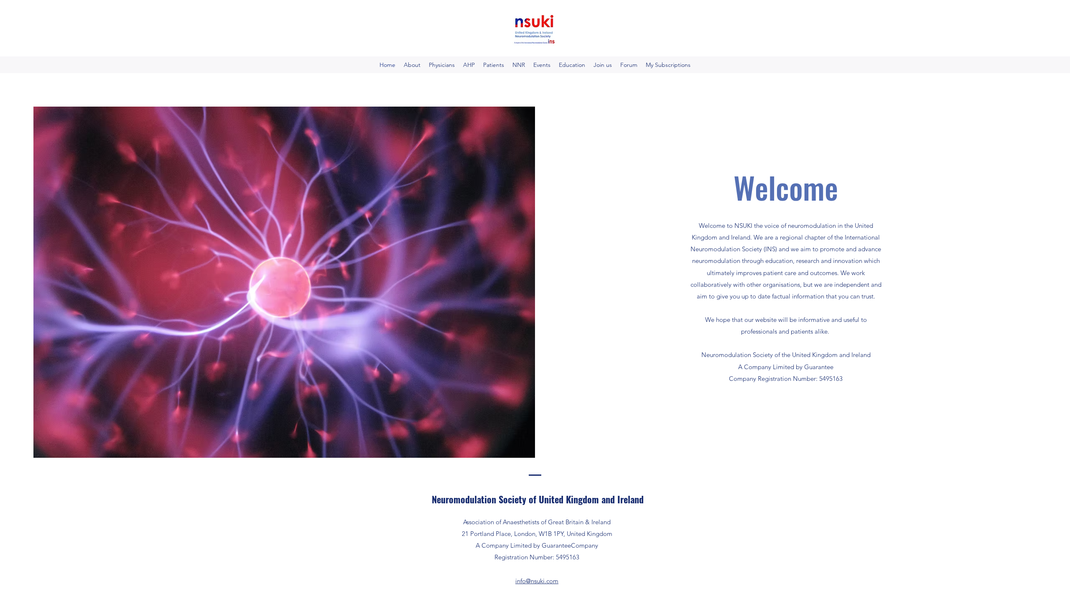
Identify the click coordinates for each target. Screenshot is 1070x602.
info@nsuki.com (536, 581)
